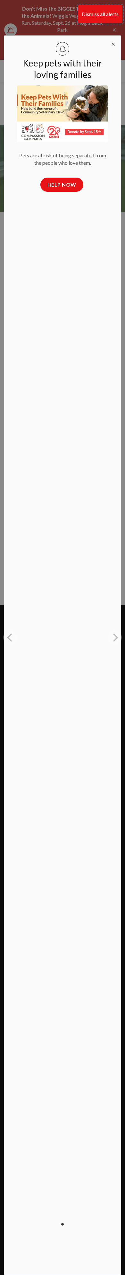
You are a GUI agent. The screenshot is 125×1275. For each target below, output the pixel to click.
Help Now (61, 184)
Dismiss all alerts (100, 14)
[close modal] (113, 43)
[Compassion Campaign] (62, 113)
